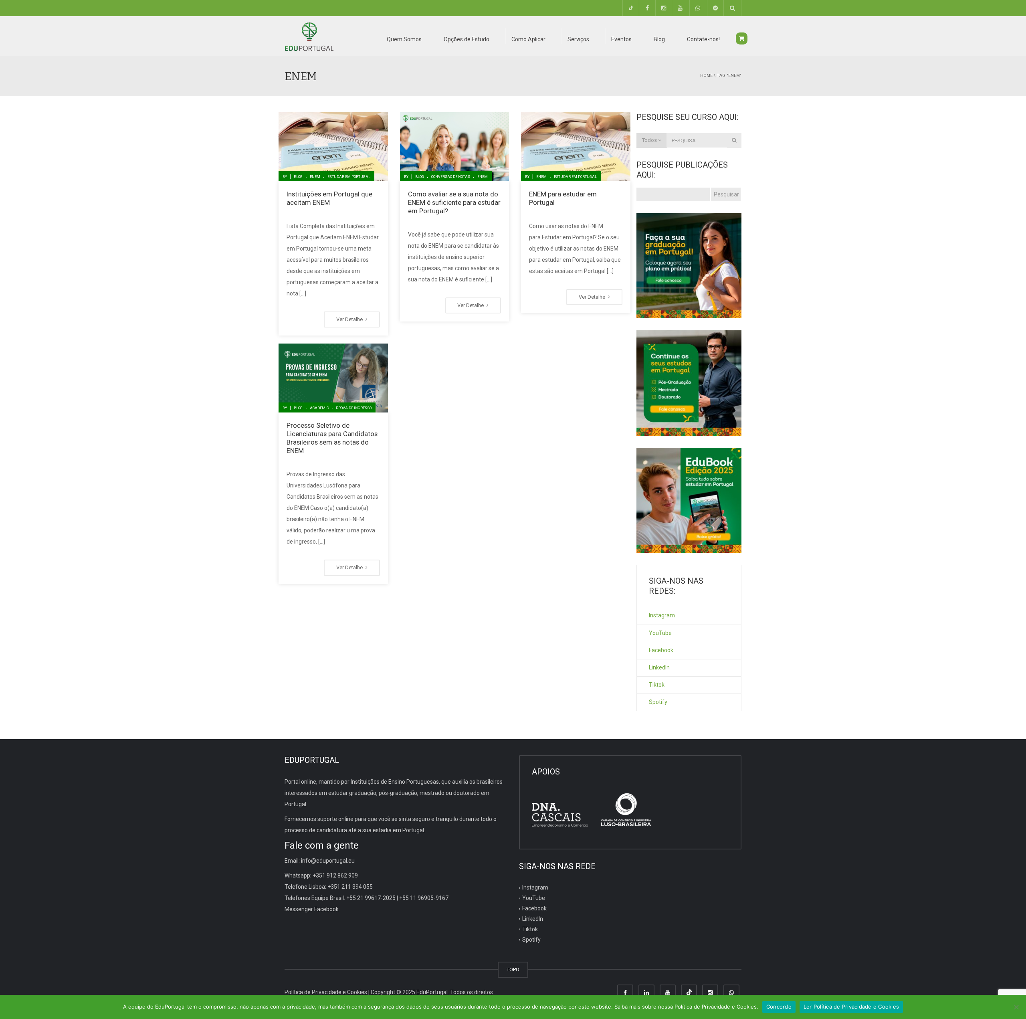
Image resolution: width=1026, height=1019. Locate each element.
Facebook (661, 650)
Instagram (662, 615)
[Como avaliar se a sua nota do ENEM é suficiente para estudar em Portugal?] (454, 146)
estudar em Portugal (348, 177)
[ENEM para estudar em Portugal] (575, 146)
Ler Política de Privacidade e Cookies (851, 1006)
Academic (319, 408)
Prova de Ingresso (354, 408)
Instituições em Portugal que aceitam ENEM (329, 198)
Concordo (779, 1006)
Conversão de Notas (450, 177)
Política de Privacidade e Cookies (326, 992)
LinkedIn (659, 667)
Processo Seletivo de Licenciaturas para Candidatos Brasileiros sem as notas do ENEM (332, 438)
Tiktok (656, 684)
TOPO (513, 969)
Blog (298, 177)
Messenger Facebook (312, 909)
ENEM (315, 177)
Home (706, 75)
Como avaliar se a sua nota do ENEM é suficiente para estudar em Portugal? (454, 202)
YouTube (660, 633)
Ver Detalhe (350, 319)
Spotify (658, 702)
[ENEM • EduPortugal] (309, 36)
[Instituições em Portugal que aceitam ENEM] (333, 146)
